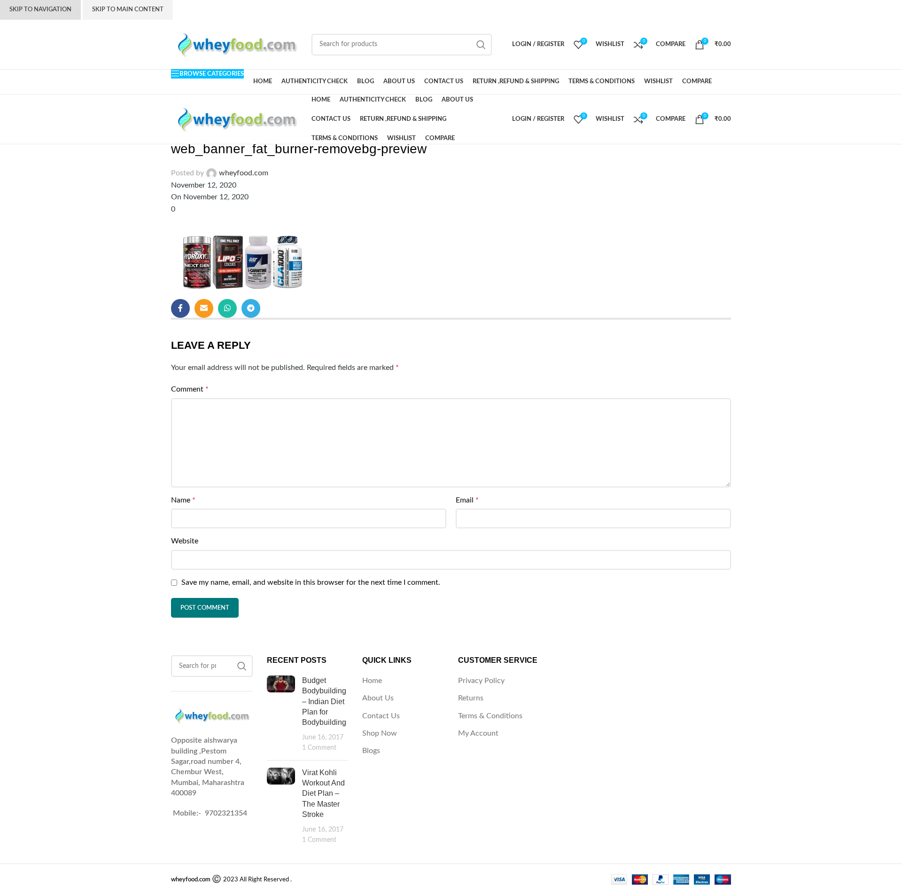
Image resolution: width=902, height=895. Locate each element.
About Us (378, 698)
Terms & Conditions (490, 716)
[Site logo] (236, 44)
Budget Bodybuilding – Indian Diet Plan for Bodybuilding (324, 701)
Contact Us (381, 716)
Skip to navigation (40, 10)
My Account (478, 733)
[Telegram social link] (250, 308)
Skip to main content (127, 10)
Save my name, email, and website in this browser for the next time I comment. (310, 582)
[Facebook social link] (180, 308)
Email (467, 500)
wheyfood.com (243, 173)
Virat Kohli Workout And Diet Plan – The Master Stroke (323, 794)
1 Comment (319, 747)
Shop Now (379, 733)
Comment (190, 389)
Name (183, 500)
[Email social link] (203, 308)
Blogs (371, 750)
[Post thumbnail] (281, 714)
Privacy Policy (481, 680)
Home (372, 680)
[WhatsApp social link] (227, 308)
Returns (470, 698)
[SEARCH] (481, 44)
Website (184, 541)
